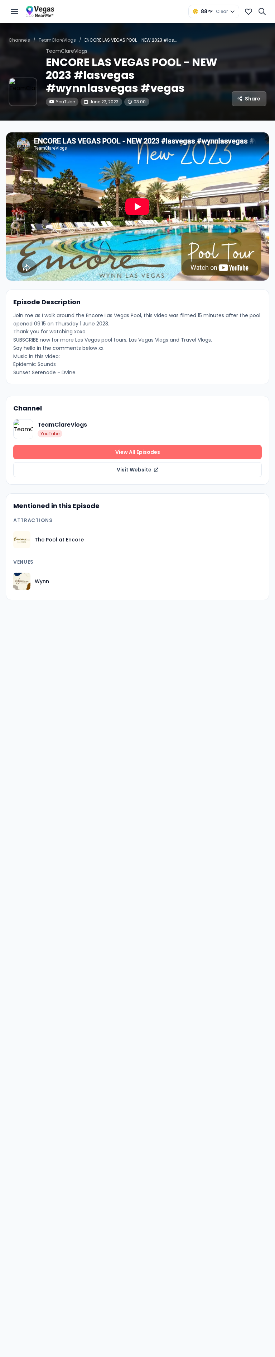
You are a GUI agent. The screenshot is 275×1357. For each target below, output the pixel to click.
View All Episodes (137, 452)
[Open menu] (14, 11)
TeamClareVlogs (57, 40)
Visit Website (135, 469)
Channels (19, 40)
